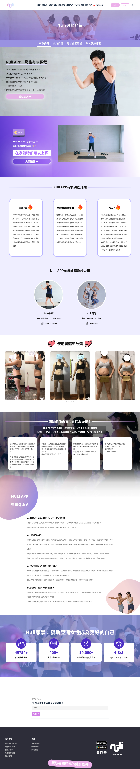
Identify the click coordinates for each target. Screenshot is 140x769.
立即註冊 (115, 5)
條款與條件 (35, 746)
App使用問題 (10, 746)
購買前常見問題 (11, 743)
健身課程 (58, 43)
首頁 (39, 5)
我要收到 (36, 714)
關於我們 (88, 5)
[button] (66, 401)
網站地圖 (34, 749)
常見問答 (61, 5)
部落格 (44, 5)
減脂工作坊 (53, 5)
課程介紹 (69, 5)
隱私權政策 (35, 743)
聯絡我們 (8, 756)
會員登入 (125, 5)
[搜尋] (132, 5)
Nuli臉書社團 (10, 753)
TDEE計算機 (79, 5)
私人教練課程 (93, 43)
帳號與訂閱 (9, 749)
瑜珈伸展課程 (74, 43)
